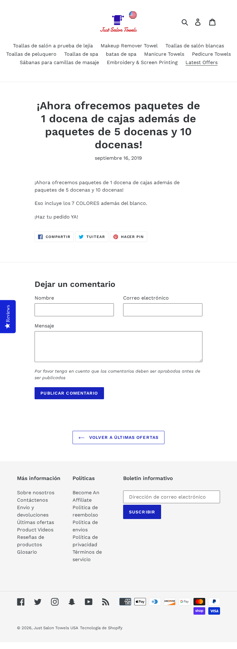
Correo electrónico (146, 298)
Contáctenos (32, 500)
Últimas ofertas (35, 522)
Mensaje (44, 326)
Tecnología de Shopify (101, 627)
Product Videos (35, 530)
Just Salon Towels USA (56, 627)
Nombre (44, 298)
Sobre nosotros (35, 492)
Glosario (27, 552)
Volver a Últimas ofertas (123, 437)
